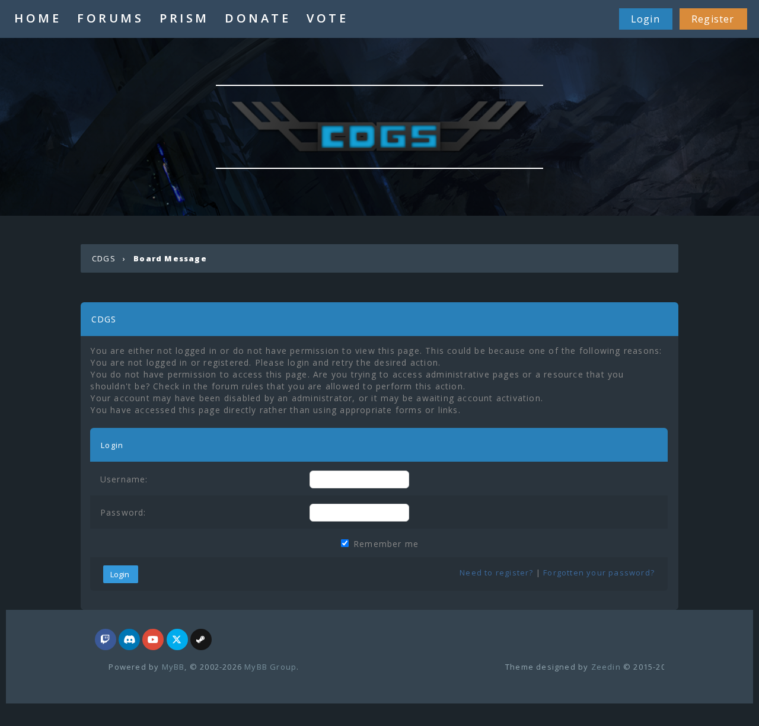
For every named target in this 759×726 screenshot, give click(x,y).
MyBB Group (270, 666)
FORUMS (110, 18)
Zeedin (606, 666)
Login (645, 18)
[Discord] (129, 640)
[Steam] (201, 640)
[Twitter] (177, 640)
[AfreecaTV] (105, 640)
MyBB (173, 666)
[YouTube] (153, 640)
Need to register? (496, 572)
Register (713, 18)
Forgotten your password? (599, 572)
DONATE (258, 18)
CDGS (104, 258)
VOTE (327, 18)
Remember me (384, 543)
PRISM (184, 18)
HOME (37, 18)
